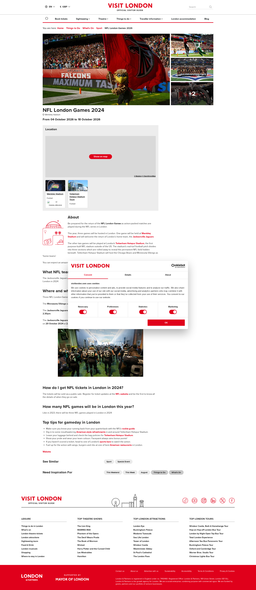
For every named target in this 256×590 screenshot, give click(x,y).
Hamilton (81, 556)
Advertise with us (151, 571)
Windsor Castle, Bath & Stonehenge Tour (208, 526)
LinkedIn (213, 500)
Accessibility (186, 571)
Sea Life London (141, 537)
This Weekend (113, 472)
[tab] (51, 129)
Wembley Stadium (55, 193)
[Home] (47, 18)
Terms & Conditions (206, 571)
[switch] (113, 312)
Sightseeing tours (29, 541)
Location (51, 129)
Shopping (25, 552)
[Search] (210, 6)
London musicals (29, 548)
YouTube (194, 500)
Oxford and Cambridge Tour (202, 548)
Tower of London (141, 541)
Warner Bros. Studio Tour (201, 552)
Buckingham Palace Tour (201, 545)
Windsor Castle (140, 545)
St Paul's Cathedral (142, 552)
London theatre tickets (32, 533)
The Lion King (83, 526)
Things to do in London (32, 526)
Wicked (81, 545)
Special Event (124, 461)
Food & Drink (27, 545)
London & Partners (31, 577)
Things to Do (73, 28)
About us (134, 571)
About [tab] (168, 275)
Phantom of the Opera (88, 533)
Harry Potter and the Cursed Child (93, 548)
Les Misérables (84, 552)
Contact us (120, 571)
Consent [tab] (88, 275)
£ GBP (63, 6)
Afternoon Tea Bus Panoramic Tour (206, 541)
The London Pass (141, 556)
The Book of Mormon (87, 541)
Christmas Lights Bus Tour (201, 556)
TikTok (185, 500)
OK (166, 323)
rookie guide (128, 428)
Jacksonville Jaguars (143, 236)
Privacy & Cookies (227, 571)
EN (50, 6)
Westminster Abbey (142, 548)
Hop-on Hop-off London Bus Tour (205, 529)
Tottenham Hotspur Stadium (130, 243)
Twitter (222, 500)
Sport (99, 28)
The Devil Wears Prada (88, 537)
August (144, 472)
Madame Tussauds (142, 533)
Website (47, 451)
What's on (26, 529)
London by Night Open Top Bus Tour (206, 533)
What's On (88, 28)
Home (60, 28)
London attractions (30, 537)
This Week (130, 472)
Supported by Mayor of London (72, 577)
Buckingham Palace (143, 529)
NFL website (122, 394)
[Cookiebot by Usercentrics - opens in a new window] (173, 266)
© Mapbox (138, 176)
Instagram (204, 500)
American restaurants (121, 445)
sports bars (105, 441)
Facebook (232, 500)
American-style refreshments (90, 432)
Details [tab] (128, 275)
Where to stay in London (33, 556)
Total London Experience (201, 537)
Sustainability (170, 571)
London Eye (138, 526)
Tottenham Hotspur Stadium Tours (77, 196)
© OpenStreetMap (149, 176)
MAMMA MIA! (84, 529)
